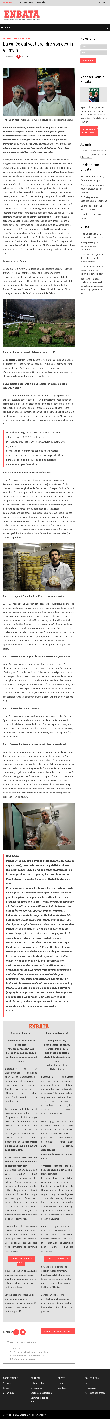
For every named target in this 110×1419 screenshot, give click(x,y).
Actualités (8, 1382)
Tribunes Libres (38, 1382)
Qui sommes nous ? (25, 2)
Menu (7, 27)
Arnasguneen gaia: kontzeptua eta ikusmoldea (89, 246)
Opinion (35, 1378)
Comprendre (18, 38)
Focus (29, 38)
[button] (86, 157)
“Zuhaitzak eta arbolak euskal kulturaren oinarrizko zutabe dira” (91, 270)
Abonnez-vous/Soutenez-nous (58, 1331)
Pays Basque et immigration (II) (28, 1355)
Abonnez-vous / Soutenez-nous (22, 1260)
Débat (61, 1378)
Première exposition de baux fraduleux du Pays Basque (92, 189)
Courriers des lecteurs (41, 1392)
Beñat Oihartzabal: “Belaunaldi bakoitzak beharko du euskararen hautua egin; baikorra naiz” (91, 286)
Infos (87, 1382)
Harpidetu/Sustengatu (57, 1258)
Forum (61, 1382)
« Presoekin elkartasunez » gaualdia (30, 1352)
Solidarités (40, 2)
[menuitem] (99, 2)
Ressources (90, 1387)
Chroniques (8, 1392)
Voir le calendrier (98, 154)
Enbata (27, 56)
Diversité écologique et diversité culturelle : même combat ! (92, 258)
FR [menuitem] (104, 2)
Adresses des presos (95, 1392)
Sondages (63, 1387)
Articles (7, 38)
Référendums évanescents (25, 1359)
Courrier (16, 1348)
